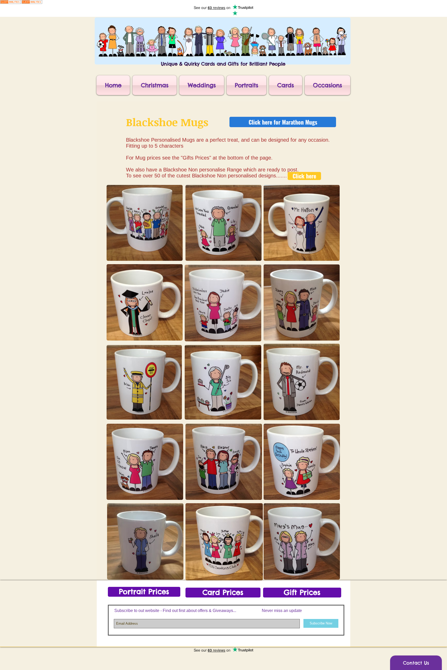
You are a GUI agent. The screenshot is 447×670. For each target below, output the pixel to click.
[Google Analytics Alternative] (10, 3)
